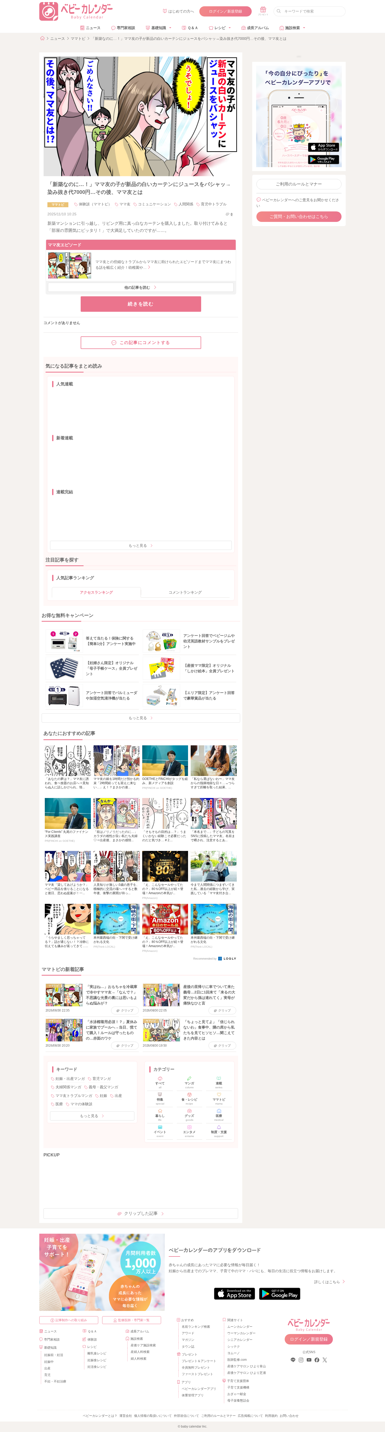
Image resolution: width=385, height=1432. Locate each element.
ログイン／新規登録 (225, 11)
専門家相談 (126, 28)
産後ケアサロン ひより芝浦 (245, 1373)
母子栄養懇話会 (238, 1400)
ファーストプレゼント (197, 1374)
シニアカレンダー (239, 1340)
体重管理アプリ (193, 1395)
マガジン (188, 1340)
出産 (118, 1096)
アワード (188, 1333)
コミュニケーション (154, 204)
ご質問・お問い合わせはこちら (299, 216)
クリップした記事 (141, 1213)
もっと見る (138, 545)
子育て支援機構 (238, 1387)
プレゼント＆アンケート (199, 1361)
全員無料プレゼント (196, 1367)
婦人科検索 (138, 1358)
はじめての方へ (181, 11)
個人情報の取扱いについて (153, 1416)
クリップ (127, 1010)
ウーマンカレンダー (241, 1333)
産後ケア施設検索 (143, 1345)
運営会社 (125, 1416)
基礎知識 (158, 28)
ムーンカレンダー (239, 1327)
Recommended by (205, 958)
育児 (47, 1375)
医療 (59, 1104)
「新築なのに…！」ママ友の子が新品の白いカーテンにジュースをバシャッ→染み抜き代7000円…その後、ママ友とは (189, 38)
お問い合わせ (289, 1416)
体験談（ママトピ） (95, 204)
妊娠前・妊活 (53, 1355)
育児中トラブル (214, 204)
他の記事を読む (137, 287)
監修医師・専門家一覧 (134, 1320)
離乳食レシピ (96, 1353)
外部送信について (186, 1416)
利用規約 (271, 1416)
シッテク (233, 1346)
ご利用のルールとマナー (299, 184)
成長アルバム (258, 28)
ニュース (93, 28)
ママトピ (78, 38)
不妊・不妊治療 (55, 1381)
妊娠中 (49, 1362)
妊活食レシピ (96, 1367)
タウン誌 (188, 1346)
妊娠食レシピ (96, 1360)
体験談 (92, 1339)
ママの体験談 (81, 1104)
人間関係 (186, 204)
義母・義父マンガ (103, 1087)
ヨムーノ (233, 1353)
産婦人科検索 (140, 1352)
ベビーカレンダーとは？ (100, 1416)
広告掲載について (250, 1416)
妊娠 (103, 1096)
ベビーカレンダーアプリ (199, 1389)
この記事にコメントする (145, 342)
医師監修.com (237, 1360)
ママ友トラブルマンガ (74, 1096)
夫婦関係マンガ (68, 1087)
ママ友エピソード (64, 245)
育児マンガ (101, 1078)
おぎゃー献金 (236, 1394)
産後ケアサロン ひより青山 (245, 1366)
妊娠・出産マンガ (70, 1078)
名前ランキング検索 (196, 1327)
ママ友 (124, 204)
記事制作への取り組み (71, 1320)
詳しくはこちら (327, 1282)
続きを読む (141, 304)
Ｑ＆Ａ (193, 28)
